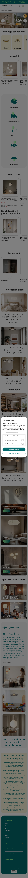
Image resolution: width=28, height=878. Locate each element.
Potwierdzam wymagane (14, 453)
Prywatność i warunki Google (12, 431)
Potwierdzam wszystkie (14, 449)
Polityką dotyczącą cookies (12, 426)
